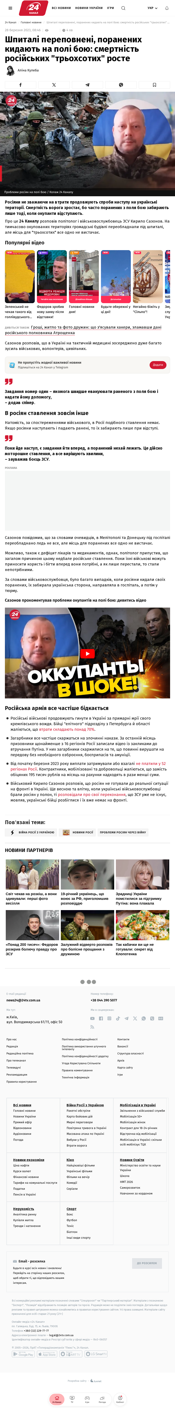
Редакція (12, 1046)
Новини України (89, 8)
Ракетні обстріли (78, 1111)
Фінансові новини (26, 1177)
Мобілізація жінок (132, 1122)
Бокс (70, 1214)
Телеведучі (13, 1067)
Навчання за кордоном (136, 1193)
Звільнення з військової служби (142, 1111)
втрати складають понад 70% (67, 729)
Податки (19, 1189)
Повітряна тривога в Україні (86, 1128)
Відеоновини (22, 1128)
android (23, 1354)
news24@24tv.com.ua (23, 1000)
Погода (18, 1140)
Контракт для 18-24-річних (138, 1128)
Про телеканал (16, 1060)
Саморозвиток (130, 1188)
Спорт (71, 1209)
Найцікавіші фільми (81, 1165)
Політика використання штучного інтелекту (84, 1048)
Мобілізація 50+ (131, 1116)
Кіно (70, 1160)
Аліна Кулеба (28, 70)
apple (47, 1354)
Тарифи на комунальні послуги (35, 1183)
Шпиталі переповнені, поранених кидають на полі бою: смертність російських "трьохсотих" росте (108, 22)
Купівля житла (23, 1220)
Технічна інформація (75, 1077)
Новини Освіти (132, 1160)
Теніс (70, 1226)
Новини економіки (28, 1160)
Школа (124, 1176)
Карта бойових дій (80, 1116)
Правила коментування (77, 1070)
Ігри (110, 8)
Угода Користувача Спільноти (81, 1063)
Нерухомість (23, 1209)
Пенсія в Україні (24, 1194)
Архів (120, 1060)
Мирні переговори (80, 1122)
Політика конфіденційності (80, 1039)
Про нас (11, 1039)
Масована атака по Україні (85, 1134)
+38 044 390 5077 (104, 1000)
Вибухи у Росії (76, 1140)
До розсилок (147, 1263)
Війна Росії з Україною (85, 1105)
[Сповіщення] (167, 8)
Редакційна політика (20, 1053)
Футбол (72, 1220)
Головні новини (31, 22)
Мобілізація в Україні (138, 1105)
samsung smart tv (96, 1354)
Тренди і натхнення (27, 1226)
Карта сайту (125, 1067)
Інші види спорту (78, 1238)
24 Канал (11, 22)
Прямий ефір (22, 1122)
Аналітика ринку (24, 1214)
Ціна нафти (21, 1165)
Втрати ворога (77, 1145)
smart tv (70, 1354)
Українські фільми (79, 1171)
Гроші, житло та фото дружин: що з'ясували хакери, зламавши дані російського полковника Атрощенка (83, 330)
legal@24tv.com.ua (61, 1335)
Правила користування (21, 1081)
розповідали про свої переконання (91, 794)
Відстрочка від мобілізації (138, 1134)
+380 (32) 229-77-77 (36, 1330)
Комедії (72, 1183)
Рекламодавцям (16, 1074)
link (92, 1018)
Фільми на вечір (78, 1177)
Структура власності (130, 1053)
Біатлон (72, 1232)
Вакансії (122, 1046)
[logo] (34, 8)
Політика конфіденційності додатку (85, 1056)
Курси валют (22, 1171)
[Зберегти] (154, 84)
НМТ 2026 (126, 1182)
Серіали (72, 1189)
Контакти (123, 1039)
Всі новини (61, 8)
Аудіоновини (22, 1134)
